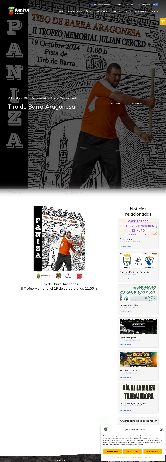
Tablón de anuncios (69, 98)
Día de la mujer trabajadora (134, 403)
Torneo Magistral (128, 337)
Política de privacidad (135, 457)
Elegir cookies (152, 451)
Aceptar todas (112, 451)
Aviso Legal (147, 457)
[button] (163, 21)
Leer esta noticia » (126, 246)
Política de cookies (120, 457)
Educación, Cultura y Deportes (45, 98)
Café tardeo (126, 239)
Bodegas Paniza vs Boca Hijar (135, 272)
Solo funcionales (132, 451)
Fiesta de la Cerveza (130, 370)
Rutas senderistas (129, 304)
